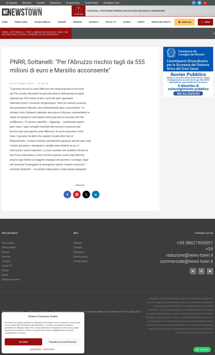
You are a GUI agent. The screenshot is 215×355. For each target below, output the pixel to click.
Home (5, 22)
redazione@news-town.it (189, 255)
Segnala (13, 3)
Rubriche (27, 3)
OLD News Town (111, 3)
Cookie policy (80, 261)
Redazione (55, 3)
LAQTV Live (186, 22)
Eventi (141, 22)
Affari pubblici (42, 22)
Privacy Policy (49, 349)
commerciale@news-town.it (186, 261)
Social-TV (110, 22)
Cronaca (94, 22)
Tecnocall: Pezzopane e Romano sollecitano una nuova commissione (126, 11)
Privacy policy (81, 256)
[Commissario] (188, 72)
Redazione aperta (161, 22)
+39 (209, 249)
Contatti (41, 3)
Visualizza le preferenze (62, 341)
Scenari (61, 22)
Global (127, 22)
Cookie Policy (35, 349)
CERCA (207, 22)
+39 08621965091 (195, 243)
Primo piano (20, 22)
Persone (77, 22)
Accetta (23, 341)
